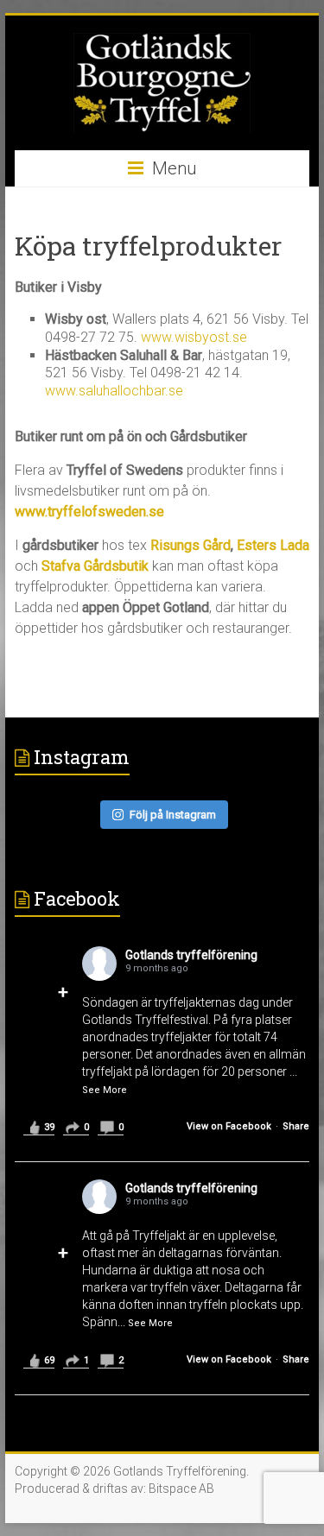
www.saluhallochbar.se (114, 390)
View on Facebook (229, 1126)
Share (296, 1126)
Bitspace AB (181, 1488)
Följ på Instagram (173, 814)
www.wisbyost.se (194, 337)
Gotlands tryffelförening (191, 955)
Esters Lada (273, 545)
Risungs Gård (190, 545)
